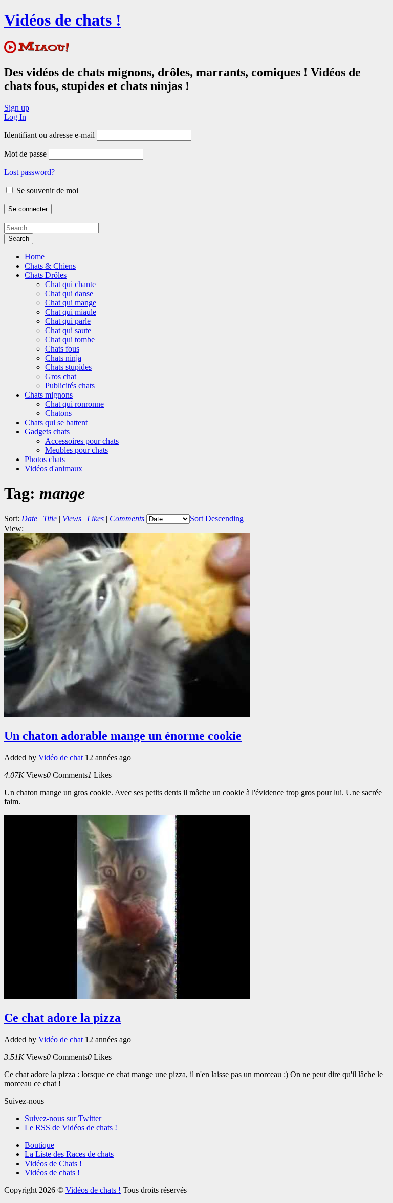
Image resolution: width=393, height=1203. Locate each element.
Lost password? (29, 172)
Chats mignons (49, 394)
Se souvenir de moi (46, 190)
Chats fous (62, 348)
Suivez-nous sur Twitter (63, 1118)
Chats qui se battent (56, 422)
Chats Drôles (46, 275)
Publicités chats (70, 385)
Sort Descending (217, 518)
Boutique (39, 1145)
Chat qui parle (68, 321)
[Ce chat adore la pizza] (127, 996)
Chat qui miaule (70, 312)
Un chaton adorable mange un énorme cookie (123, 735)
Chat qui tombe (70, 339)
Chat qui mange (70, 302)
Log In (15, 117)
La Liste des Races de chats (69, 1154)
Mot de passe (25, 153)
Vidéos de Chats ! (53, 1163)
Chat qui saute (68, 330)
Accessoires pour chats (82, 440)
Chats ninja (63, 358)
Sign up (16, 107)
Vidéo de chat (60, 757)
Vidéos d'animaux (53, 468)
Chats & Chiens (50, 265)
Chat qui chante (70, 284)
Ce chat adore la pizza (62, 1017)
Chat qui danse (69, 293)
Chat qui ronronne (74, 404)
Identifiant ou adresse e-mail (49, 134)
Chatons (58, 413)
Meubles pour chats (76, 450)
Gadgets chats (47, 431)
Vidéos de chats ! (62, 20)
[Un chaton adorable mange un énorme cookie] (127, 714)
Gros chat (60, 376)
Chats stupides (68, 367)
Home (35, 256)
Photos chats (45, 459)
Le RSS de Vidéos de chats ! (71, 1127)
